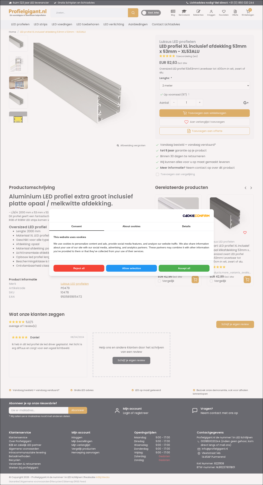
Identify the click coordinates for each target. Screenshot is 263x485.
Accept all (184, 268)
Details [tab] (186, 226)
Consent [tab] (76, 226)
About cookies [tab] (131, 226)
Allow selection (131, 268)
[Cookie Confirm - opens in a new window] (196, 216)
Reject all (79, 268)
